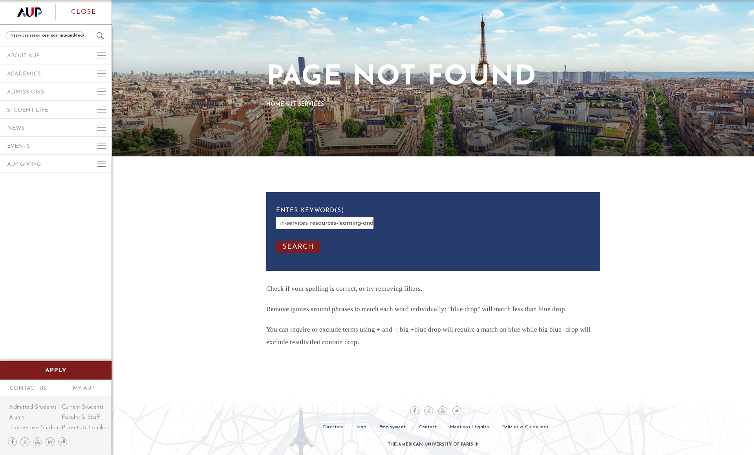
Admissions (25, 92)
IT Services (307, 104)
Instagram (24, 441)
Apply (55, 370)
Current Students (83, 407)
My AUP (84, 388)
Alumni (17, 417)
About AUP (23, 56)
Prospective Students (34, 428)
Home (275, 104)
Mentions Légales (469, 427)
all (62, 442)
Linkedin (50, 441)
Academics (24, 74)
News (15, 128)
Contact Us (28, 388)
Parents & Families (83, 428)
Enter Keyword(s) (310, 211)
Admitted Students (33, 407)
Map (361, 427)
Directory (333, 427)
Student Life (27, 110)
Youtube (37, 441)
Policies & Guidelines (525, 427)
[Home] (28, 12)
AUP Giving (24, 164)
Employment (392, 427)
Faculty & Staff (81, 417)
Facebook (12, 441)
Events (18, 146)
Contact (428, 427)
